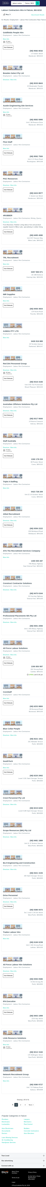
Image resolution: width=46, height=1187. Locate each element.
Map (7, 14)
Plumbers (5, 1119)
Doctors (4, 1133)
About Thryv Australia (15, 1172)
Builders (27, 1128)
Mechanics (27, 1122)
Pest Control (28, 1124)
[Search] (37, 3)
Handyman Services (9, 1142)
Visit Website (8, 47)
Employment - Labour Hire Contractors (16, 35)
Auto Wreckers (29, 1133)
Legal (13, 1182)
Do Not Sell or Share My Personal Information (34, 1177)
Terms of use (15, 1177)
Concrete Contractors (31, 1131)
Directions (6, 79)
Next (30, 1105)
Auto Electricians (7, 1128)
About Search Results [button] (37, 15)
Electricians (6, 1122)
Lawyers (27, 1119)
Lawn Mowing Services (10, 1137)
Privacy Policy (32, 1172)
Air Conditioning (7, 1140)
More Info (6, 39)
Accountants (6, 1131)
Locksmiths (6, 1124)
